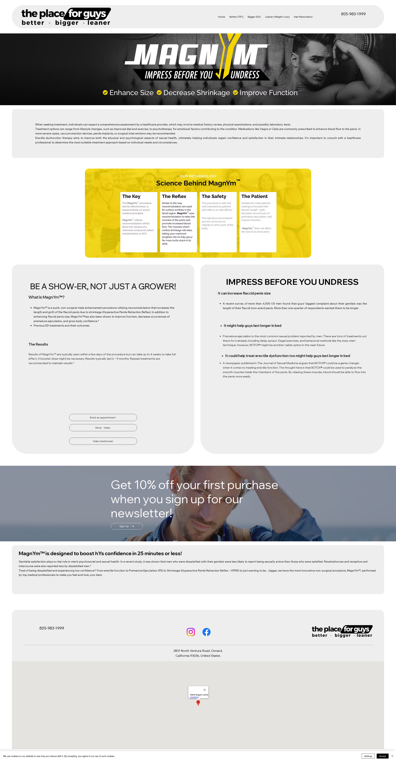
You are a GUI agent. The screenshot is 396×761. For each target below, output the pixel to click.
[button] (127, 526)
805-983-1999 (353, 13)
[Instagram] (190, 632)
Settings (368, 756)
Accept (382, 756)
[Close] (392, 756)
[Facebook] (206, 632)
